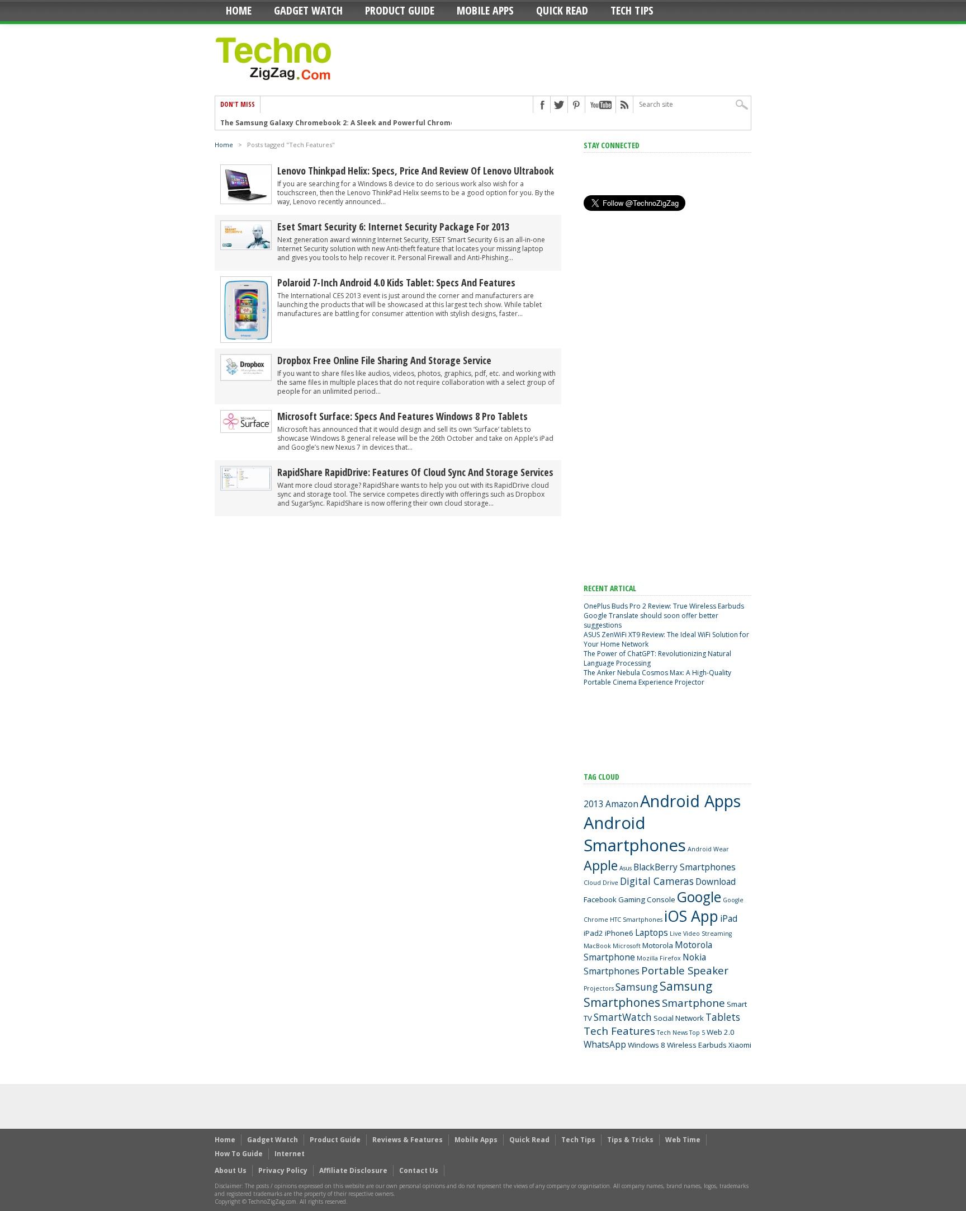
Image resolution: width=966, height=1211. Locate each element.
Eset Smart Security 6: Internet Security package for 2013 (393, 226)
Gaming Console (646, 899)
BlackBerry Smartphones (684, 867)
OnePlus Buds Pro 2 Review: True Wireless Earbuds (664, 606)
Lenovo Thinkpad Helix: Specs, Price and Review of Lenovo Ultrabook (415, 170)
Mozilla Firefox (659, 958)
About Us (231, 1170)
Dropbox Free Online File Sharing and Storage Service (384, 360)
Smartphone (693, 1003)
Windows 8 (646, 1045)
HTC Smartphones (636, 919)
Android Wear (708, 849)
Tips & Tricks (630, 1139)
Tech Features (619, 1031)
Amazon (621, 804)
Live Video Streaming (701, 933)
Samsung (636, 986)
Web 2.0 (721, 1032)
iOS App (691, 916)
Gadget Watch (308, 10)
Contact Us (418, 1170)
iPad (728, 918)
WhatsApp (605, 1044)
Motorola (657, 945)
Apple (601, 865)
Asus (625, 868)
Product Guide (399, 10)
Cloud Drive (601, 883)
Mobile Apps (485, 10)
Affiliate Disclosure (353, 1170)
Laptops (651, 932)
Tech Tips (632, 10)
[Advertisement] (667, 398)
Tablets (722, 1017)
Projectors (599, 988)
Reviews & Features (407, 1139)
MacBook (597, 946)
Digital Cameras (657, 881)
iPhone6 (619, 933)
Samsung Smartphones (648, 994)
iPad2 (593, 933)
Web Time (682, 1139)
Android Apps (690, 801)
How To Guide (239, 1153)
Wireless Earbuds (697, 1045)
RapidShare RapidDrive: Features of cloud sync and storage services (415, 472)
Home (239, 10)
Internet (289, 1153)
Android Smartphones (635, 834)
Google (699, 897)
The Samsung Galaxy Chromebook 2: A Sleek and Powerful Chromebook (346, 123)
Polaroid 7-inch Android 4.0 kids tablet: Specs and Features (396, 282)
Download (715, 881)
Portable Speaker (684, 970)
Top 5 (697, 1032)
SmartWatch (623, 1017)
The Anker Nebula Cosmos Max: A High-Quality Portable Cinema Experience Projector (657, 677)
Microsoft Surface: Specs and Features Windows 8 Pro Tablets (402, 416)
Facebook (600, 899)
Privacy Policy (282, 1170)
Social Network (679, 1018)
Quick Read (562, 10)
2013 (594, 804)
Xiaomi (739, 1045)
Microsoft (627, 946)
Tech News (672, 1032)
